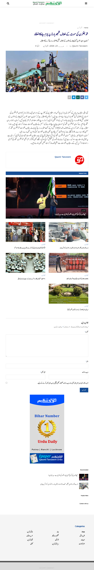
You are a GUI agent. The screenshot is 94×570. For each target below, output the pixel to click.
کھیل (31, 543)
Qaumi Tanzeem (80, 46)
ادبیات (83, 539)
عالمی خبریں (30, 531)
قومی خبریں (79, 27)
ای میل (42, 372)
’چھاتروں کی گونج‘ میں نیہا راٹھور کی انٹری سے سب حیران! (70, 214)
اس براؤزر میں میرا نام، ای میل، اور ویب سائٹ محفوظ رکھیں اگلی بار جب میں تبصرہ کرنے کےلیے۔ (62, 383)
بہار (58, 531)
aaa (83, 531)
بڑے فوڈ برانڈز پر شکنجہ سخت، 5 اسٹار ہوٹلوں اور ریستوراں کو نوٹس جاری (74, 248)
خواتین (57, 539)
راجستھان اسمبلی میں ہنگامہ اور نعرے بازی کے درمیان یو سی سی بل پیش (31, 279)
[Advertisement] (47, 13)
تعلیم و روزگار (55, 535)
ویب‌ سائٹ (85, 372)
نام (87, 361)
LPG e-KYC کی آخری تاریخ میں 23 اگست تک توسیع (77, 279)
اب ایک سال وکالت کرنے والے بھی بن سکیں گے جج (78, 309)
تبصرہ (86, 331)
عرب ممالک (29, 535)
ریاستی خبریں (55, 543)
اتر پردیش (82, 535)
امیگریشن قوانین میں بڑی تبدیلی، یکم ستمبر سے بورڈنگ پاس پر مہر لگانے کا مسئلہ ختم (29, 248)
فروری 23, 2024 (57, 46)
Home (86, 27)
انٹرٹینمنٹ (82, 543)
